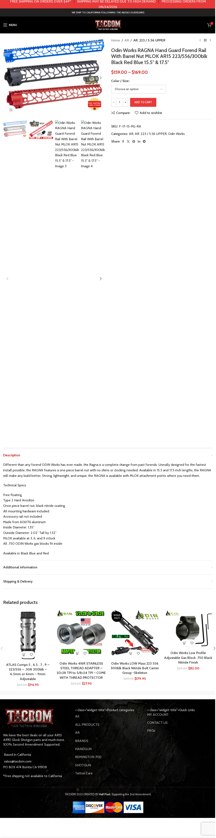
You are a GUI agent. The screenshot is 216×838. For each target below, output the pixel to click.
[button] (7, 78)
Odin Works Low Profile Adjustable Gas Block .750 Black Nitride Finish (188, 657)
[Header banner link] (108, 4)
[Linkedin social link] (139, 141)
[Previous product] (200, 40)
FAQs (151, 730)
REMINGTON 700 (88, 757)
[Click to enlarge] (11, 110)
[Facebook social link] (123, 141)
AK (77, 716)
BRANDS (81, 741)
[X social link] (128, 141)
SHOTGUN (83, 765)
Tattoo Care (84, 773)
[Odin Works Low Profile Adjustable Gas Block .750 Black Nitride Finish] (188, 629)
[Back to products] (205, 40)
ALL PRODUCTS (87, 725)
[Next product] (210, 40)
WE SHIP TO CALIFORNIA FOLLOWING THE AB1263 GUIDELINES (108, 12)
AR (126, 40)
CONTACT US (157, 723)
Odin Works (176, 134)
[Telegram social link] (144, 141)
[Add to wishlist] (31, 654)
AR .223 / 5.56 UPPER (149, 40)
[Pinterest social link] (133, 141)
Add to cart (143, 102)
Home (115, 40)
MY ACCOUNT (158, 715)
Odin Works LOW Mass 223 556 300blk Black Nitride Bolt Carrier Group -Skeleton (135, 668)
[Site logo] (108, 25)
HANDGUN (83, 749)
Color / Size (120, 81)
